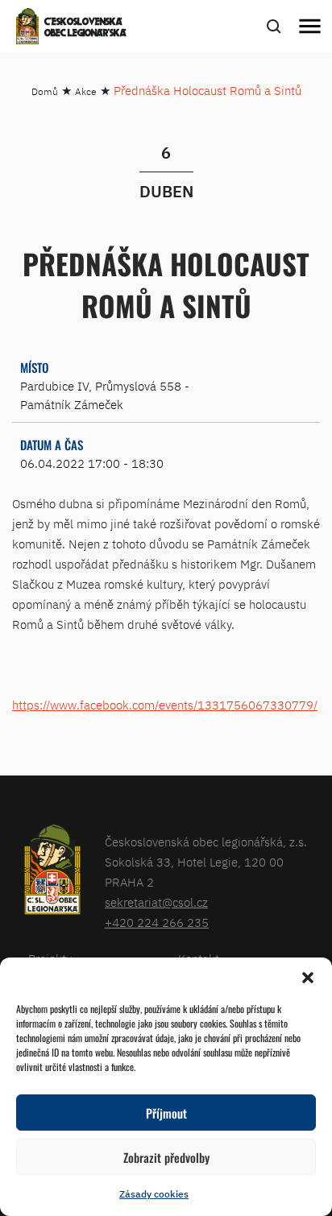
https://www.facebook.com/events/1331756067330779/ (164, 705)
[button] (308, 978)
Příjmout (166, 1113)
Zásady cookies (154, 1194)
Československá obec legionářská (85, 28)
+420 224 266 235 (157, 922)
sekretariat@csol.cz (156, 902)
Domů (44, 91)
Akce (86, 91)
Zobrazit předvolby (166, 1157)
